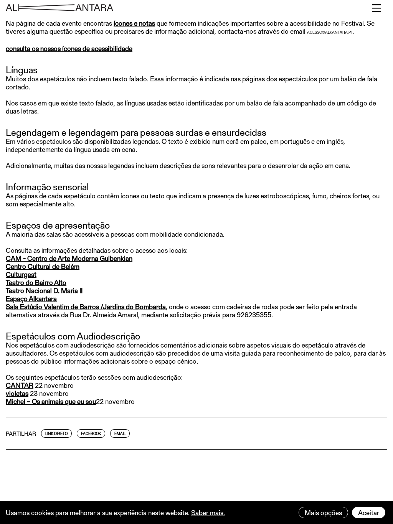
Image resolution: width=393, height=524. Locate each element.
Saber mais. (208, 512)
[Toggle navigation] (376, 8)
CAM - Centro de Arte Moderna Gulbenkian (69, 258)
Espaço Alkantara (31, 298)
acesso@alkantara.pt (330, 32)
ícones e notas (134, 23)
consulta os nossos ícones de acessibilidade (69, 48)
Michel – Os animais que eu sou (51, 401)
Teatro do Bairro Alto (36, 282)
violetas (17, 393)
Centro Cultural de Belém (42, 266)
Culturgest (21, 274)
